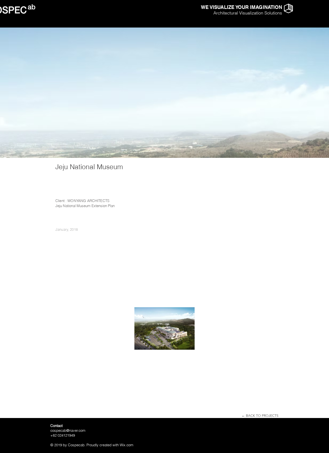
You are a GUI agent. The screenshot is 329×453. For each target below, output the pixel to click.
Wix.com (126, 445)
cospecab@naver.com (68, 430)
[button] (288, 8)
